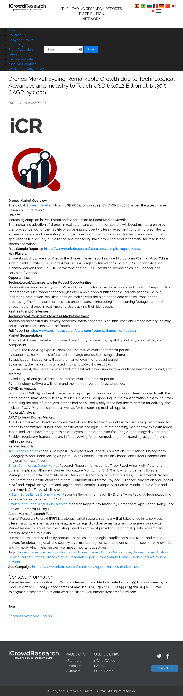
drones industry (53, 552)
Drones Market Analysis (151, 552)
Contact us (164, 668)
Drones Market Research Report (71, 557)
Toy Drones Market (23, 451)
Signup (91, 49)
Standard (74, 660)
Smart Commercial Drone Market (33, 465)
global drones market (82, 552)
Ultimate (74, 671)
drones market (37, 205)
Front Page (17, 45)
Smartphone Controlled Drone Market (37, 504)
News (13, 54)
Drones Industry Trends (26, 557)
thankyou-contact (22, 59)
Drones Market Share (113, 557)
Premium (74, 666)
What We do (105, 660)
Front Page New (21, 49)
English (46, 616)
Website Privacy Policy (26, 69)
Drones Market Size (116, 552)
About (13, 30)
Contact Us (17, 35)
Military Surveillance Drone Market (34, 494)
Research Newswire (23, 616)
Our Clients (104, 671)
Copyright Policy (21, 40)
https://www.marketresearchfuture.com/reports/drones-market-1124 (85, 567)
